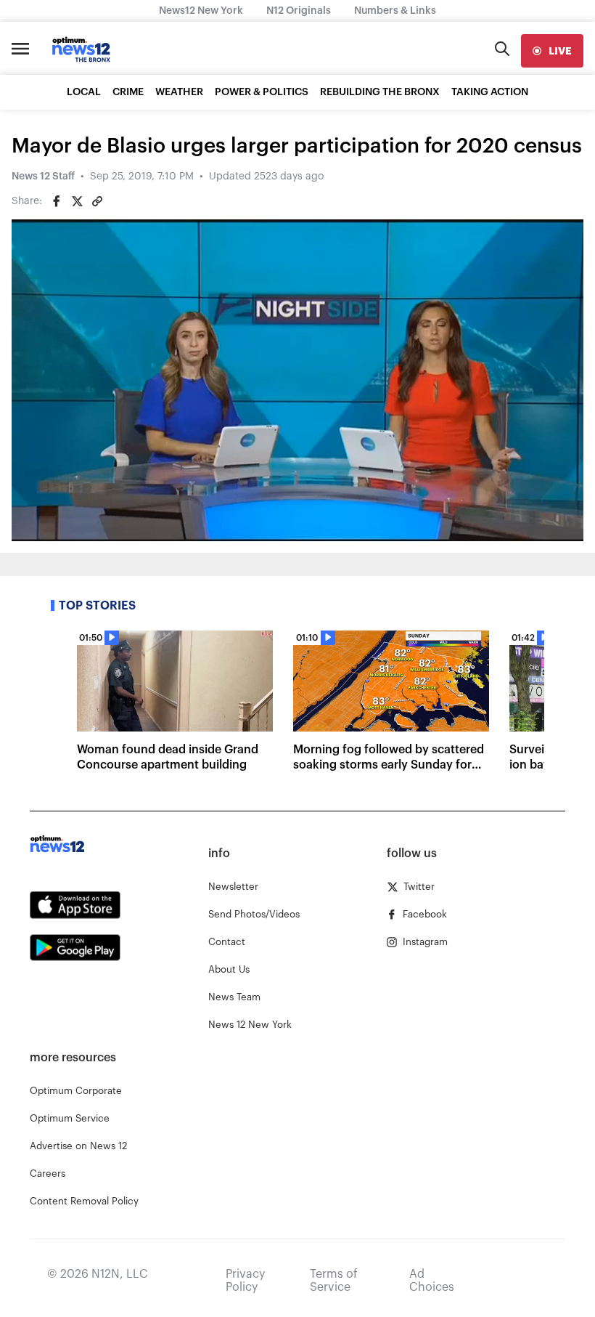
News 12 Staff (43, 176)
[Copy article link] (97, 201)
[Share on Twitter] (77, 201)
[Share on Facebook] (56, 201)
